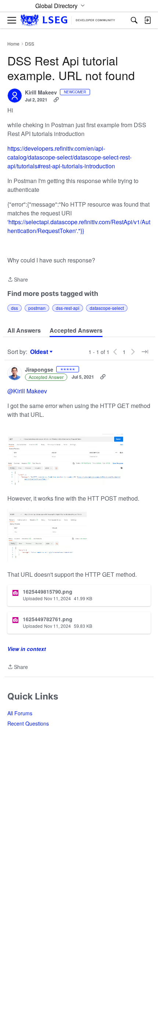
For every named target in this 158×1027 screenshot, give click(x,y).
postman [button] (37, 308)
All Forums (19, 713)
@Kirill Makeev (27, 391)
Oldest (40, 351)
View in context (26, 648)
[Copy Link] (56, 99)
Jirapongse (39, 369)
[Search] (134, 20)
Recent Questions (28, 723)
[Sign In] (147, 20)
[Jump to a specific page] (145, 352)
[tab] (24, 330)
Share (17, 280)
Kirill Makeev (41, 92)
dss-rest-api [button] (67, 308)
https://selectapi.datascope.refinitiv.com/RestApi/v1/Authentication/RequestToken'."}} (78, 226)
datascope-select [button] (107, 308)
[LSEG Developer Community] (68, 20)
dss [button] (14, 308)
